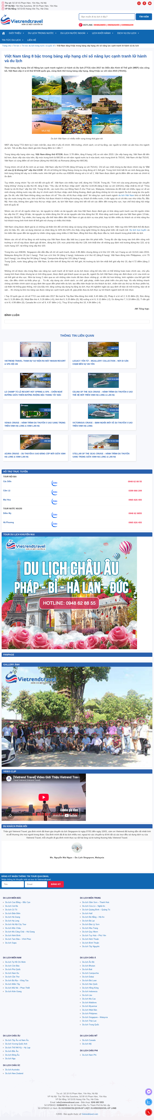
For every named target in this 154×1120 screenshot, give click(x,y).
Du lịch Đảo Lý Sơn (90, 924)
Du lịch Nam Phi (89, 1055)
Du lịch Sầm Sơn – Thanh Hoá (95, 902)
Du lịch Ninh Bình (12, 935)
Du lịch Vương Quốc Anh (16, 1044)
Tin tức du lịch (11, 40)
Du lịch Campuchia (90, 973)
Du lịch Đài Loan (89, 980)
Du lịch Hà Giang (12, 917)
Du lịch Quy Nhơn (90, 932)
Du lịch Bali (87, 969)
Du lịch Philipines (89, 1013)
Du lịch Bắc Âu (11, 1051)
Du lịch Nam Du (12, 973)
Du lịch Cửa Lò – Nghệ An (93, 906)
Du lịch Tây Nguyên (90, 946)
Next (148, 716)
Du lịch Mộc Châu (13, 928)
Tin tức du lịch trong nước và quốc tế (38, 46)
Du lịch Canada (88, 1040)
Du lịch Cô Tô (11, 910)
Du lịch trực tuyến (137, 230)
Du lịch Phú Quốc (13, 969)
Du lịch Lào (87, 995)
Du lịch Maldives (89, 1002)
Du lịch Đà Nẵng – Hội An (93, 917)
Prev (5, 716)
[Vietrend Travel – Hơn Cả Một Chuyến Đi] (22, 19)
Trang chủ (6, 46)
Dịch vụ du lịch (126, 33)
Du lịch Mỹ (87, 1044)
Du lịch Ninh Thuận (90, 939)
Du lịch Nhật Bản (89, 1010)
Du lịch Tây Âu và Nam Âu (17, 1040)
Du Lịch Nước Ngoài (72, 33)
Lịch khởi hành (101, 33)
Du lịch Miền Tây (12, 984)
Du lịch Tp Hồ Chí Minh (15, 962)
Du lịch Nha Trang (90, 928)
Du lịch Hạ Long (12, 921)
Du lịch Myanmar (89, 1006)
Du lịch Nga (10, 1058)
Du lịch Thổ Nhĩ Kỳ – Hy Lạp (17, 1047)
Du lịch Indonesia (89, 991)
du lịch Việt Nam (126, 195)
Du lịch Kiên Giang (13, 991)
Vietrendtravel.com (90, 1114)
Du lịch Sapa (10, 943)
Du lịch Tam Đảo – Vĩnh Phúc (18, 939)
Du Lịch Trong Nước (41, 33)
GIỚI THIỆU (15, 33)
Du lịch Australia (12, 1070)
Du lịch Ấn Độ (88, 962)
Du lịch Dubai (88, 977)
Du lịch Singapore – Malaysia (95, 1017)
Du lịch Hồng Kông (90, 988)
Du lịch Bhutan (88, 966)
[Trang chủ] (3, 33)
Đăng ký (56, 884)
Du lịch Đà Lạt (88, 921)
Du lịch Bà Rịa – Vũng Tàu (16, 980)
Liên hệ (31, 40)
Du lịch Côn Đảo (12, 966)
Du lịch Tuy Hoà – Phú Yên (94, 935)
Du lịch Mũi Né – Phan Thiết (17, 988)
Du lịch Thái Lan (89, 1021)
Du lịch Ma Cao (89, 999)
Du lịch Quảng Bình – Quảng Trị (96, 910)
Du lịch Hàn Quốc (90, 984)
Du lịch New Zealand (14, 1073)
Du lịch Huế (87, 913)
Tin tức (16, 46)
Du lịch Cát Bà (11, 906)
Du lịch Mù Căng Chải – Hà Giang (20, 932)
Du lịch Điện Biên (12, 913)
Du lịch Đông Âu (12, 1055)
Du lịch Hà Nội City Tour (15, 924)
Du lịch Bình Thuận (90, 943)
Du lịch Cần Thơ (12, 977)
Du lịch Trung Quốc (90, 1024)
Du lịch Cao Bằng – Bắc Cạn (17, 902)
